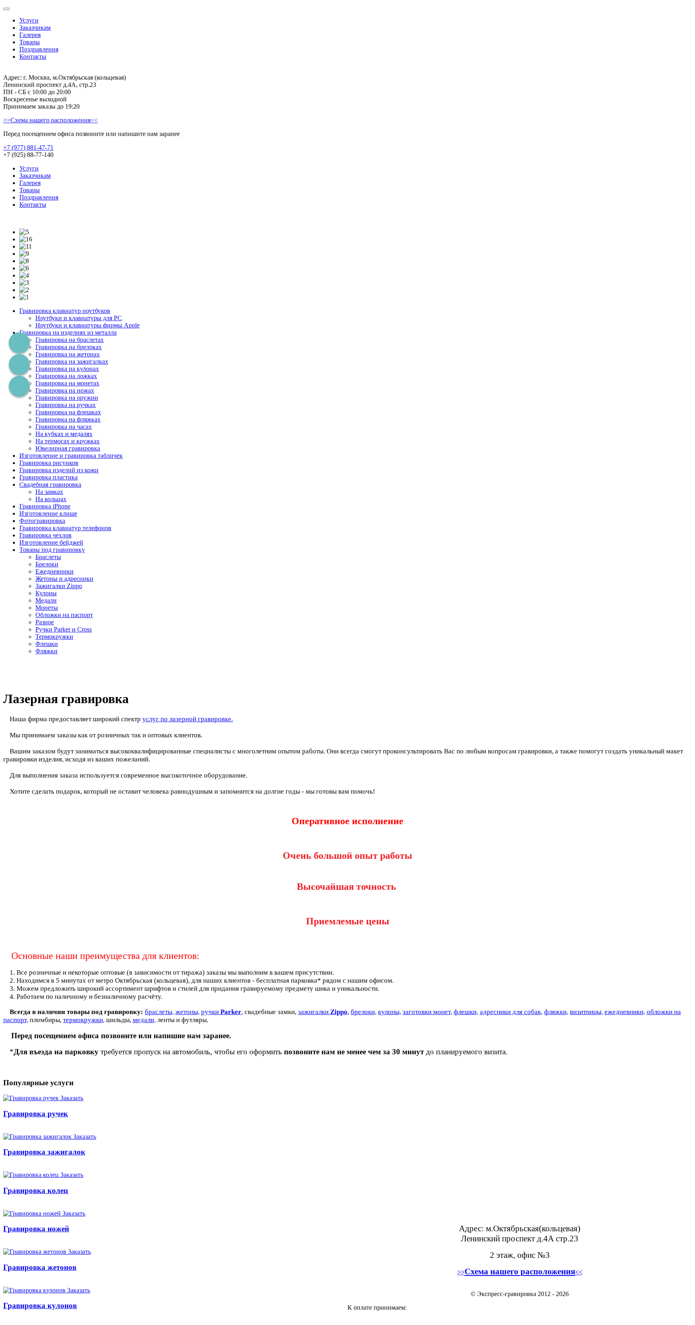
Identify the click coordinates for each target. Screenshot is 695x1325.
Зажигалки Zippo (58, 585)
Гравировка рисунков (48, 462)
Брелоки (46, 564)
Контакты (32, 56)
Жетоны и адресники (64, 578)
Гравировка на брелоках (68, 347)
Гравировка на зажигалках (71, 361)
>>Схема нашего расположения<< (50, 120)
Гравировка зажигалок (44, 1152)
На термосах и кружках (67, 441)
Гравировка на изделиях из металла (68, 332)
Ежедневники (54, 571)
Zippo (339, 1012)
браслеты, (159, 1012)
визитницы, (586, 1012)
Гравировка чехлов (45, 535)
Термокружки (54, 636)
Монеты (46, 607)
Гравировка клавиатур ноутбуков (64, 310)
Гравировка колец (35, 1190)
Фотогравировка (42, 520)
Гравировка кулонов (40, 1305)
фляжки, (556, 1012)
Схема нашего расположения (520, 1271)
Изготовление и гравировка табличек (71, 455)
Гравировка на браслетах (69, 339)
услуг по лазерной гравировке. (187, 719)
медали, (144, 1020)
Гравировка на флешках (68, 412)
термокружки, (84, 1020)
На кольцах (50, 499)
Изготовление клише (48, 513)
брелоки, (363, 1012)
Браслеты (48, 556)
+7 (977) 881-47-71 (28, 147)
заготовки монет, (427, 1012)
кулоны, (389, 1012)
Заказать (71, 1098)
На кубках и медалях (64, 433)
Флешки (46, 643)
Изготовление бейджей (51, 542)
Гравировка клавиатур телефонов (65, 528)
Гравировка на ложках (66, 375)
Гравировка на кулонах (67, 368)
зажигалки (314, 1012)
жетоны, (187, 1012)
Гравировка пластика (48, 477)
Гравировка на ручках (65, 404)
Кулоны (46, 593)
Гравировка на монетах (67, 383)
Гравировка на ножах (64, 390)
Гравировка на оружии (66, 397)
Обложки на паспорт (64, 614)
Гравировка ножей (36, 1228)
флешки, (466, 1012)
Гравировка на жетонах (67, 354)
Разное (44, 622)
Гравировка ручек (35, 1113)
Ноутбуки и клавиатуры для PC (78, 318)
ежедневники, (625, 1012)
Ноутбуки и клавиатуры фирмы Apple (87, 325)
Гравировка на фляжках (68, 419)
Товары (29, 42)
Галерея (30, 34)
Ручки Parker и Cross (63, 629)
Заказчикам (35, 27)
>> (461, 1272)
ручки (210, 1012)
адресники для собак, (511, 1012)
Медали (46, 600)
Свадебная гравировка (50, 484)
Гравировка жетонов (39, 1267)
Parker (230, 1012)
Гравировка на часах (63, 426)
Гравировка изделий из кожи (59, 470)
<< (578, 1272)
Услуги (29, 20)
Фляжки (46, 651)
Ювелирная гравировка (67, 448)
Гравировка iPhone (44, 506)
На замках (49, 491)
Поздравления (38, 49)
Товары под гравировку (52, 549)
